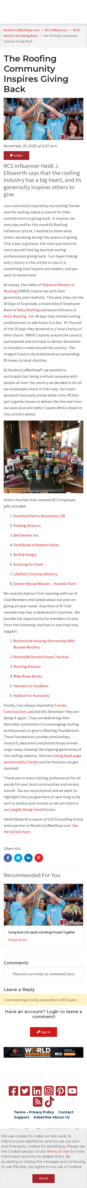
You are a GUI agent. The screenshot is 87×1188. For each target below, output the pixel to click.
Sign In (45, 1032)
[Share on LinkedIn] (28, 858)
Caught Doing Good (26, 809)
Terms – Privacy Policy (34, 1112)
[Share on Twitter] (18, 858)
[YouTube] (72, 1091)
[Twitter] (25, 1091)
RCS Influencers (56, 30)
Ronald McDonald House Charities (41, 656)
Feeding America (27, 525)
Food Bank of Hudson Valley (36, 544)
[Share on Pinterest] (39, 858)
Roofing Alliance (27, 666)
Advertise (42, 1117)
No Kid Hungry (25, 554)
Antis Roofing (15, 316)
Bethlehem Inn (25, 535)
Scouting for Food (28, 564)
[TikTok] (49, 1101)
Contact (65, 1112)
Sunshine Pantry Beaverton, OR (39, 515)
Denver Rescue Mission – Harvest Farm (44, 583)
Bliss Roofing (28, 309)
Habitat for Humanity (31, 695)
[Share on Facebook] (8, 858)
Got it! (43, 1178)
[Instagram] (49, 1090)
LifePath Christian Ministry (35, 573)
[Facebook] (13, 1091)
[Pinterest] (60, 1091)
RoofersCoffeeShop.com (22, 30)
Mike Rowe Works (27, 676)
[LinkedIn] (37, 1091)
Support (21, 1117)
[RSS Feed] (37, 1101)
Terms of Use (58, 1151)
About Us (61, 1117)
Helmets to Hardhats (31, 685)
